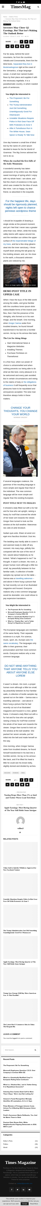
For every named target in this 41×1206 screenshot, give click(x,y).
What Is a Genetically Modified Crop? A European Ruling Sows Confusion (21, 617)
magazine (7, 772)
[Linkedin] (23, 1189)
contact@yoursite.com (24, 1183)
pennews (15, 772)
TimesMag (21, 6)
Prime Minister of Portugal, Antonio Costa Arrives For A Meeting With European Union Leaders (19, 1108)
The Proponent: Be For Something (19, 609)
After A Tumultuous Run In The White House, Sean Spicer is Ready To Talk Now (21, 131)
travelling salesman (24, 578)
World (5, 1147)
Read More (34, 1203)
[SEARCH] (35, 1050)
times (23, 772)
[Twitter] (17, 1189)
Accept (24, 1204)
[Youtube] (29, 1189)
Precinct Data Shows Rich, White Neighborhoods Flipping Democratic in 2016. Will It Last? (20, 1124)
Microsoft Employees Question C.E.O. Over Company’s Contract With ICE (22, 613)
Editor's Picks (7, 24)
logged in (15, 1038)
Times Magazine (20, 1162)
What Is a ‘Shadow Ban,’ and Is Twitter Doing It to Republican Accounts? (21, 622)
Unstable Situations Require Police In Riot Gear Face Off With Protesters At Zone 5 (21, 121)
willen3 (7, 36)
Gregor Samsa (15, 323)
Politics (5, 1144)
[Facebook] (11, 1189)
